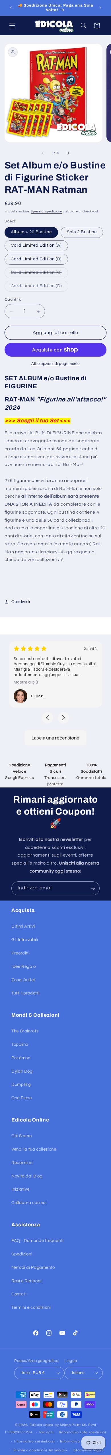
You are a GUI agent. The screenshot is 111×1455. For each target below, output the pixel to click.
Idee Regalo (23, 966)
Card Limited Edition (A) (36, 245)
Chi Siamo (21, 1136)
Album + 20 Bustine (31, 232)
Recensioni (22, 1163)
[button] (11, 25)
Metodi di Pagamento (33, 1267)
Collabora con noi (29, 1203)
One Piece (21, 1098)
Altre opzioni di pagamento (55, 364)
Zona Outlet (23, 980)
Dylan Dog (22, 1071)
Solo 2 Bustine (82, 232)
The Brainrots (24, 1031)
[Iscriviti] (92, 888)
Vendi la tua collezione (33, 1149)
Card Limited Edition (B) (36, 259)
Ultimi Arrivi (23, 926)
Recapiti (46, 1432)
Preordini (20, 953)
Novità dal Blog (26, 1176)
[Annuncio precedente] (11, 7)
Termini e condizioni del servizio (40, 1450)
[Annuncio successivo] (100, 7)
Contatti (19, 1294)
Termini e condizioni (31, 1307)
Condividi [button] (20, 602)
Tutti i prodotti (25, 993)
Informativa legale (88, 1450)
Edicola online (42, 1424)
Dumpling (21, 1084)
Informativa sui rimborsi (34, 1441)
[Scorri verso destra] (68, 153)
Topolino (19, 1044)
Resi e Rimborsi (26, 1281)
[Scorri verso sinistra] (42, 153)
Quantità (13, 300)
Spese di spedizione (46, 211)
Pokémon (20, 1058)
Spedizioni (21, 1254)
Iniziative (20, 1189)
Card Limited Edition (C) (39, 274)
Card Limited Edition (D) (39, 288)
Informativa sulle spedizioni (82, 1432)
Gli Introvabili (24, 940)
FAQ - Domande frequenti (37, 1241)
